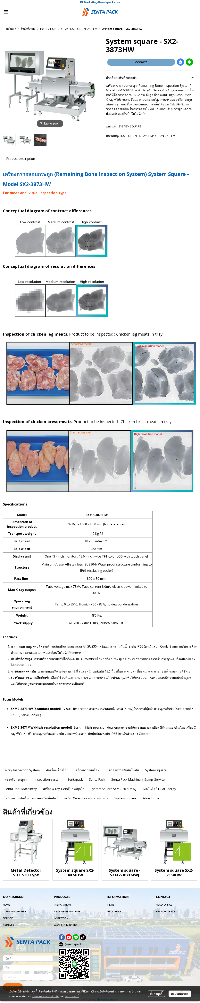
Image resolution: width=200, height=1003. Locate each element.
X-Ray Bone (150, 798)
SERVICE (8, 918)
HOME (6, 905)
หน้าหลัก (11, 29)
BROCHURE (114, 911)
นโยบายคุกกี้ (72, 996)
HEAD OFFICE (164, 905)
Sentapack (75, 779)
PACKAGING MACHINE (67, 911)
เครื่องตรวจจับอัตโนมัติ (123, 770)
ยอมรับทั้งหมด (179, 993)
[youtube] (69, 937)
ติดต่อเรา (141, 62)
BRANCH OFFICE (166, 911)
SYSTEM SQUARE (130, 126)
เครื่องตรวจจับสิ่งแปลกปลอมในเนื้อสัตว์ (31, 798)
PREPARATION (62, 905)
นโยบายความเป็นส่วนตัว (45, 996)
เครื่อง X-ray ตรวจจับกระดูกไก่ (63, 789)
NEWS (110, 905)
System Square (125, 798)
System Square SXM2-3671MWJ (113, 789)
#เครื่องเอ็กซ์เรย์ (57, 770)
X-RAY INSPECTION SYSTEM (79, 29)
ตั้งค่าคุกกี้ (156, 993)
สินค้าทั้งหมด (28, 29)
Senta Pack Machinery (20, 789)
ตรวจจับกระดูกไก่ (16, 779)
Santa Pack (97, 779)
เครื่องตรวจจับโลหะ (87, 770)
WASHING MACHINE (65, 925)
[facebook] (62, 937)
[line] (76, 937)
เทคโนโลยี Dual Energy (159, 789)
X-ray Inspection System (22, 770)
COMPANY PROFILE (15, 911)
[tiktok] (83, 937)
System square (156, 770)
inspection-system (48, 779)
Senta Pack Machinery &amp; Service (138, 779)
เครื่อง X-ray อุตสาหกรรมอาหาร (86, 798)
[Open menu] (6, 12)
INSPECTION (48, 29)
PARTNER (8, 925)
